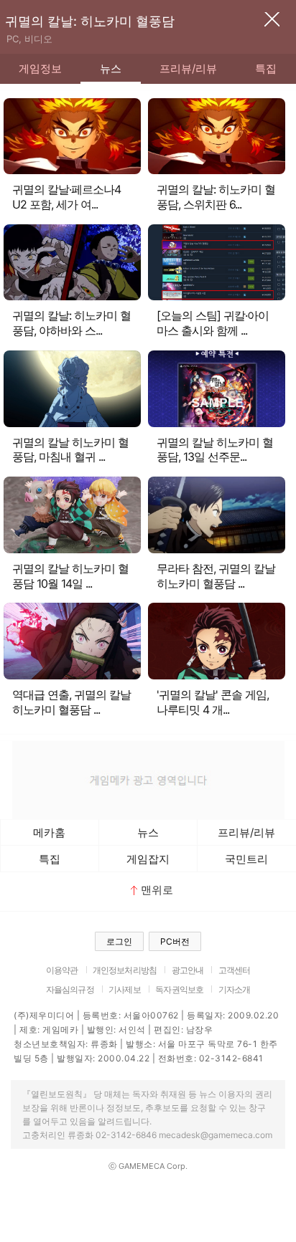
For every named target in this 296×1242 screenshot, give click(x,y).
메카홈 (49, 832)
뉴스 (110, 68)
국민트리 (246, 859)
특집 (49, 859)
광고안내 (188, 970)
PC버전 (175, 941)
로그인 (119, 941)
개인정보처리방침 (125, 970)
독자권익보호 (179, 989)
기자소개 (234, 989)
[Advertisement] (148, 778)
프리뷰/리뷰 (188, 68)
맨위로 (157, 890)
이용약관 (62, 970)
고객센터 (234, 970)
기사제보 (124, 989)
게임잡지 (148, 859)
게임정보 (40, 68)
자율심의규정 (70, 989)
